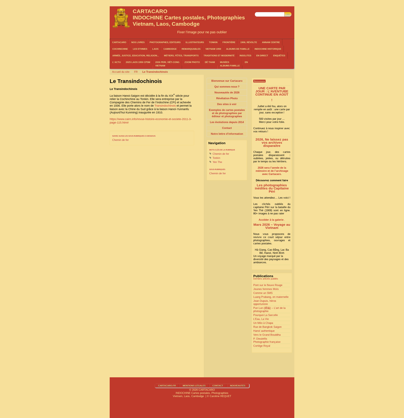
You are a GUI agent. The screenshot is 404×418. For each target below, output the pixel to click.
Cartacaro (119, 42)
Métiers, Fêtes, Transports (181, 55)
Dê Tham (210, 62)
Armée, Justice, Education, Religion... (135, 55)
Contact (217, 385)
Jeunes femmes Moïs (266, 289)
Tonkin (213, 42)
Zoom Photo (192, 62)
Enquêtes (279, 55)
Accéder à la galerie (271, 219)
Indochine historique (268, 49)
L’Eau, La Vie (261, 319)
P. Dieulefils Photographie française (266, 340)
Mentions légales (194, 385)
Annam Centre (271, 42)
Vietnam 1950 (213, 49)
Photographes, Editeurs (165, 42)
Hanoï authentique (264, 330)
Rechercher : (262, 9)
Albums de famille (238, 49)
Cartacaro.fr (167, 385)
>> (288, 14)
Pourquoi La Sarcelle (265, 315)
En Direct (262, 55)
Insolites (245, 55)
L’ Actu (116, 62)
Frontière (229, 42)
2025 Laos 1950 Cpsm (138, 62)
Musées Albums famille (230, 64)
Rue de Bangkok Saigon (267, 326)
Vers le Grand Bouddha (267, 334)
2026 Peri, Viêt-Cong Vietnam (167, 64)
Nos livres (138, 42)
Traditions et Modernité (219, 55)
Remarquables (191, 49)
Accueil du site (120, 71)
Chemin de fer (120, 139)
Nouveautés (237, 385)
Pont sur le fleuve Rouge (267, 285)
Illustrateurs (195, 42)
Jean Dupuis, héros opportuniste (264, 302)
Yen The (217, 162)
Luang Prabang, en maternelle (270, 296)
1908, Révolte (248, 42)
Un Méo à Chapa (263, 322)
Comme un (263, 292)
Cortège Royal (261, 345)
